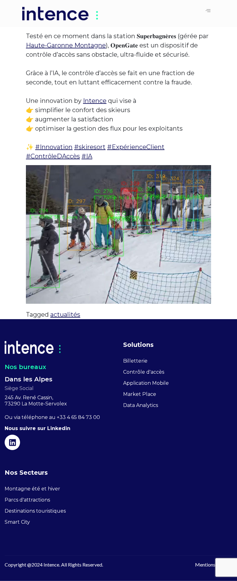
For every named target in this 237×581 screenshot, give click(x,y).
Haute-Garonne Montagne (66, 45)
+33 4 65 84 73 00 (78, 417)
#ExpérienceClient (135, 147)
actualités (65, 314)
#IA (86, 156)
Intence (94, 100)
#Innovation (54, 147)
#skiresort (90, 147)
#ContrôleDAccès (53, 156)
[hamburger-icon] (208, 11)
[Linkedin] (12, 442)
